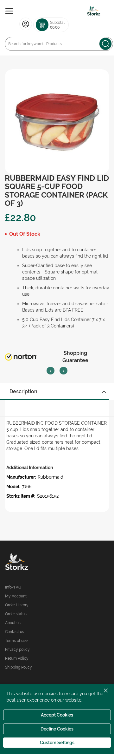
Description (23, 391)
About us (13, 623)
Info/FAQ (13, 587)
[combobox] (59, 44)
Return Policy (16, 658)
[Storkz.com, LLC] (31, 562)
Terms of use (16, 640)
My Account (16, 596)
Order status (16, 614)
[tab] (57, 391)
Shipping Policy (18, 667)
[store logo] (93, 11)
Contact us (14, 631)
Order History (16, 605)
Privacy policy (17, 649)
